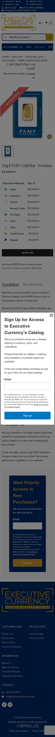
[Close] (51, 315)
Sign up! (27, 415)
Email (7, 379)
